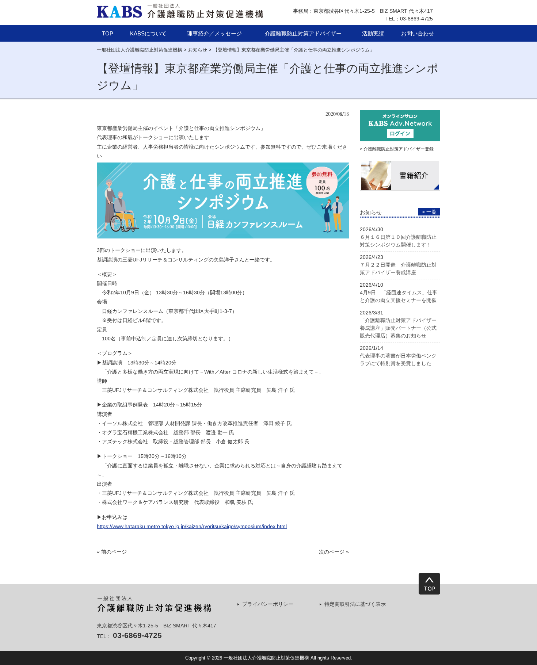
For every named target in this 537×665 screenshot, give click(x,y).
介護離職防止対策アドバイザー (303, 33)
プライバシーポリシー (267, 604)
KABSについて (148, 33)
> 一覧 (429, 212)
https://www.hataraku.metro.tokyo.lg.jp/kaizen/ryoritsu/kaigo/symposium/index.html (192, 526)
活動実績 (373, 33)
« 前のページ (112, 552)
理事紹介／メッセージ (214, 33)
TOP (107, 33)
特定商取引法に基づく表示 (355, 604)
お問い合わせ (417, 33)
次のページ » (334, 552)
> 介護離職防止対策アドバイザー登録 (397, 149)
